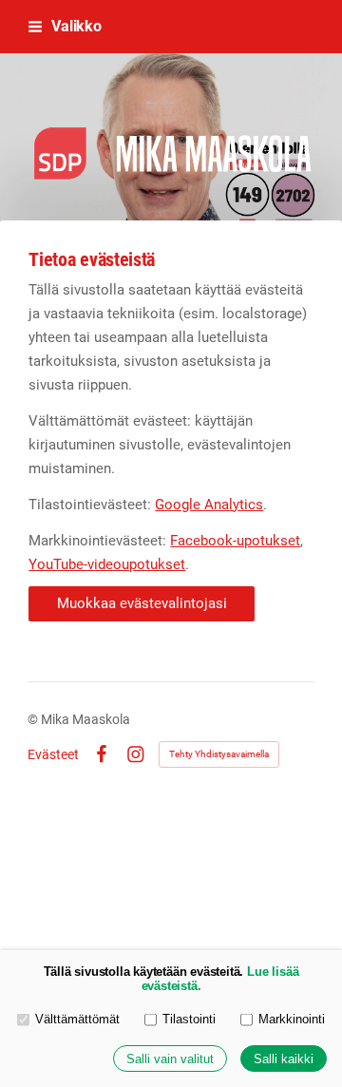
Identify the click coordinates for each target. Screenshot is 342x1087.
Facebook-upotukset (235, 540)
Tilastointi (189, 1019)
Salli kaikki (284, 1059)
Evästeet (53, 754)
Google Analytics (209, 504)
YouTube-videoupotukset (106, 564)
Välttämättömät (77, 1019)
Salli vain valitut (170, 1059)
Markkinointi (291, 1019)
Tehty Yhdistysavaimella (219, 754)
